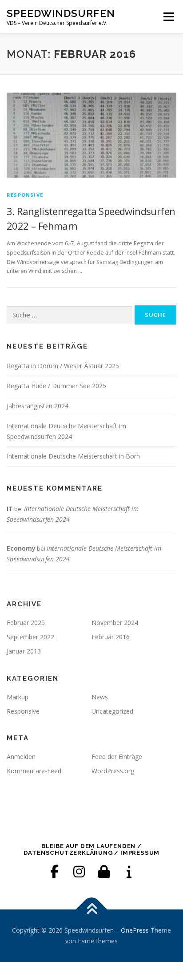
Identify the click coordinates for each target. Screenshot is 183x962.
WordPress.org (113, 771)
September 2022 (30, 637)
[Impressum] (128, 871)
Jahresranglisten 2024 (37, 406)
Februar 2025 (26, 622)
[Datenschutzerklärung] (104, 871)
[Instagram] (79, 871)
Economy (21, 548)
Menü (168, 16)
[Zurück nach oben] (91, 909)
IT (10, 508)
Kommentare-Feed (34, 771)
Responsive (25, 194)
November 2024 (115, 622)
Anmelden (21, 756)
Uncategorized (112, 711)
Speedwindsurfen (61, 13)
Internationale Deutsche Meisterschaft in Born (73, 456)
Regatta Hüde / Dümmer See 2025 (56, 386)
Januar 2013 (24, 651)
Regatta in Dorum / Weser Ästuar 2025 (63, 365)
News (100, 697)
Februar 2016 (111, 637)
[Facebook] (54, 871)
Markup (17, 697)
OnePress (135, 930)
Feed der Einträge (117, 756)
